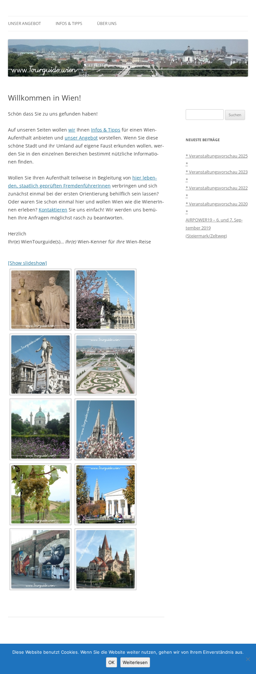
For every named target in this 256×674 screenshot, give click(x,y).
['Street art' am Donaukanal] (40, 559)
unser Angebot (81, 138)
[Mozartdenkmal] (40, 364)
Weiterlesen (135, 662)
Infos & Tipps (105, 130)
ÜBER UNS (107, 23)
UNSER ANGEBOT (24, 23)
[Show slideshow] (27, 263)
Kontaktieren (53, 209)
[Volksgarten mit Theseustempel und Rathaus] (105, 494)
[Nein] (247, 659)
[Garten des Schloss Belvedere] (105, 364)
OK (111, 662)
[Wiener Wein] (40, 494)
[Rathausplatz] (105, 299)
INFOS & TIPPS (69, 23)
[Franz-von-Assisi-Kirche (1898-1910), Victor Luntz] (105, 559)
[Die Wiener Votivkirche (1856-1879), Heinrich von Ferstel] (105, 429)
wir (71, 130)
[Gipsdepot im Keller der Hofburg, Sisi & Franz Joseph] (40, 299)
